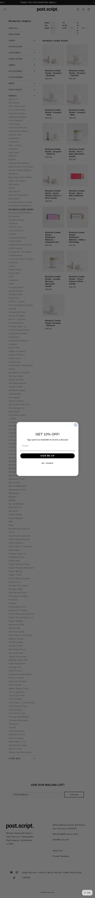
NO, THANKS (47, 463)
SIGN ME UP (47, 456)
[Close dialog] (75, 424)
